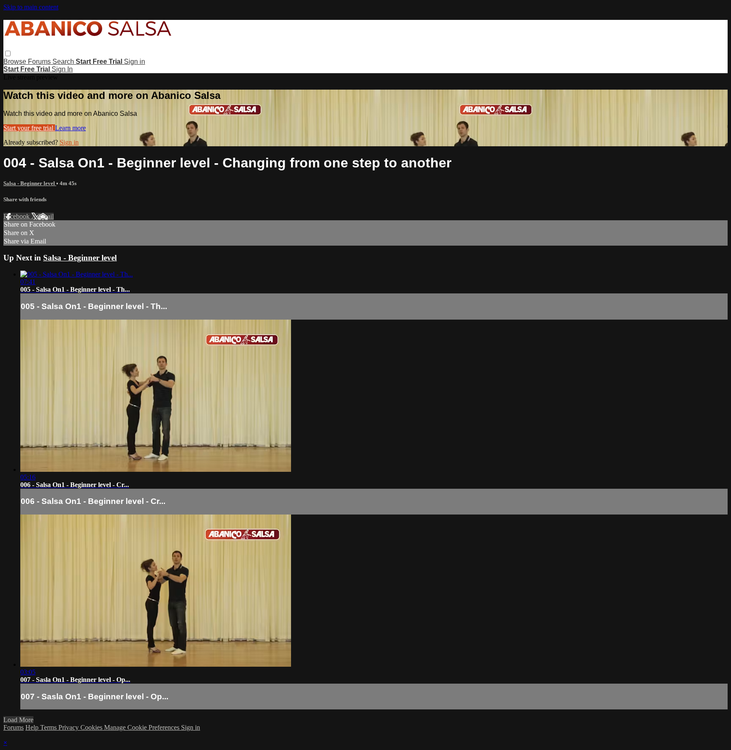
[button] (8, 53)
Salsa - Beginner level (29, 183)
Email (46, 216)
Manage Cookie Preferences (142, 727)
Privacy (69, 727)
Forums (40, 61)
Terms (49, 727)
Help (32, 727)
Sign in (134, 61)
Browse (15, 61)
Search (64, 61)
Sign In (62, 69)
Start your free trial (29, 127)
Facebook (17, 216)
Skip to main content (30, 7)
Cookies (92, 727)
